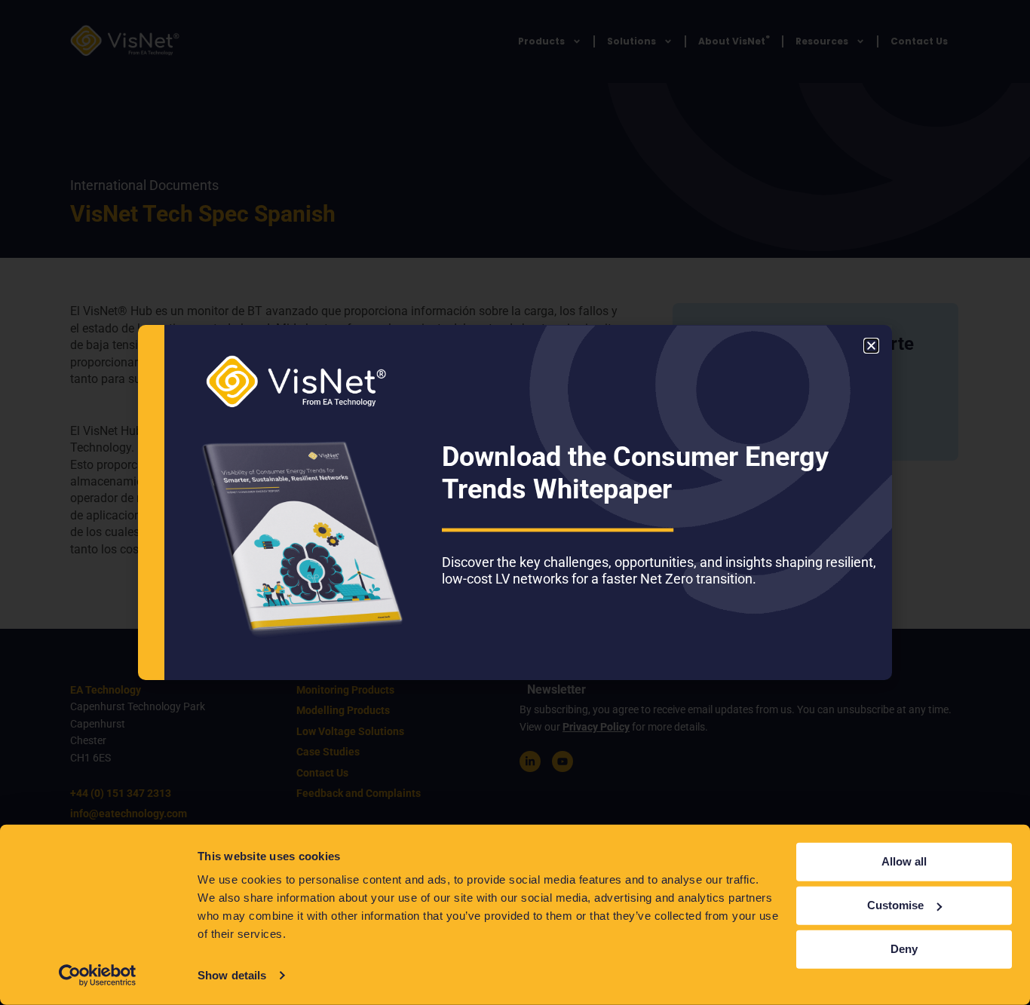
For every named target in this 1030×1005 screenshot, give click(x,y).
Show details (232, 975)
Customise (895, 905)
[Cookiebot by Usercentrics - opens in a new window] (98, 975)
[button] (871, 345)
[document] (515, 502)
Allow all (904, 861)
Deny (904, 948)
